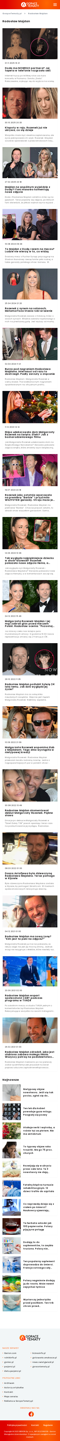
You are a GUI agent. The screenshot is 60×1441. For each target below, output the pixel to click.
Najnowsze (10, 1080)
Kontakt (35, 1425)
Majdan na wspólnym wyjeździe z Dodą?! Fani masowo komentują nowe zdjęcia (27, 189)
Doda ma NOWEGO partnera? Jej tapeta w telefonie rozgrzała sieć (28, 69)
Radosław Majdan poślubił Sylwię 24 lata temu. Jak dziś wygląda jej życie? (30, 687)
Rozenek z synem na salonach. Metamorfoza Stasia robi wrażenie (28, 309)
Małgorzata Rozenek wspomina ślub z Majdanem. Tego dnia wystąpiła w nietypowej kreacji (29, 750)
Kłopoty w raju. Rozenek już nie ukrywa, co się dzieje (26, 128)
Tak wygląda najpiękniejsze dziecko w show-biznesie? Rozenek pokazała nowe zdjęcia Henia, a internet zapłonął (29, 560)
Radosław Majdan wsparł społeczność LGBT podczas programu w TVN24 (23, 998)
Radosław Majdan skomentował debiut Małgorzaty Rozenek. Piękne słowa (29, 813)
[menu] (55, 4)
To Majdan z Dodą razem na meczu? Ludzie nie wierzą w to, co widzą (29, 250)
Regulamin (48, 1425)
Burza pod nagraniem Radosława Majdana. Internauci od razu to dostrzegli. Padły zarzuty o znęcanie (30, 371)
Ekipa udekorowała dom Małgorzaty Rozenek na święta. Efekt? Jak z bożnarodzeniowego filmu (30, 434)
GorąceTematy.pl (12, 13)
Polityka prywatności (17, 1425)
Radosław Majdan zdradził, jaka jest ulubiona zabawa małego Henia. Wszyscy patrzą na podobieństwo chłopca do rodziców (29, 1054)
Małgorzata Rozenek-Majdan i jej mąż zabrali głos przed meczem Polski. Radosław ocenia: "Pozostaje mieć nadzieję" (29, 623)
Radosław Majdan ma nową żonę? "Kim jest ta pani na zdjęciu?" (28, 937)
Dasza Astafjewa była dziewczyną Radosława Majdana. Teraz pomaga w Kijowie (29, 876)
